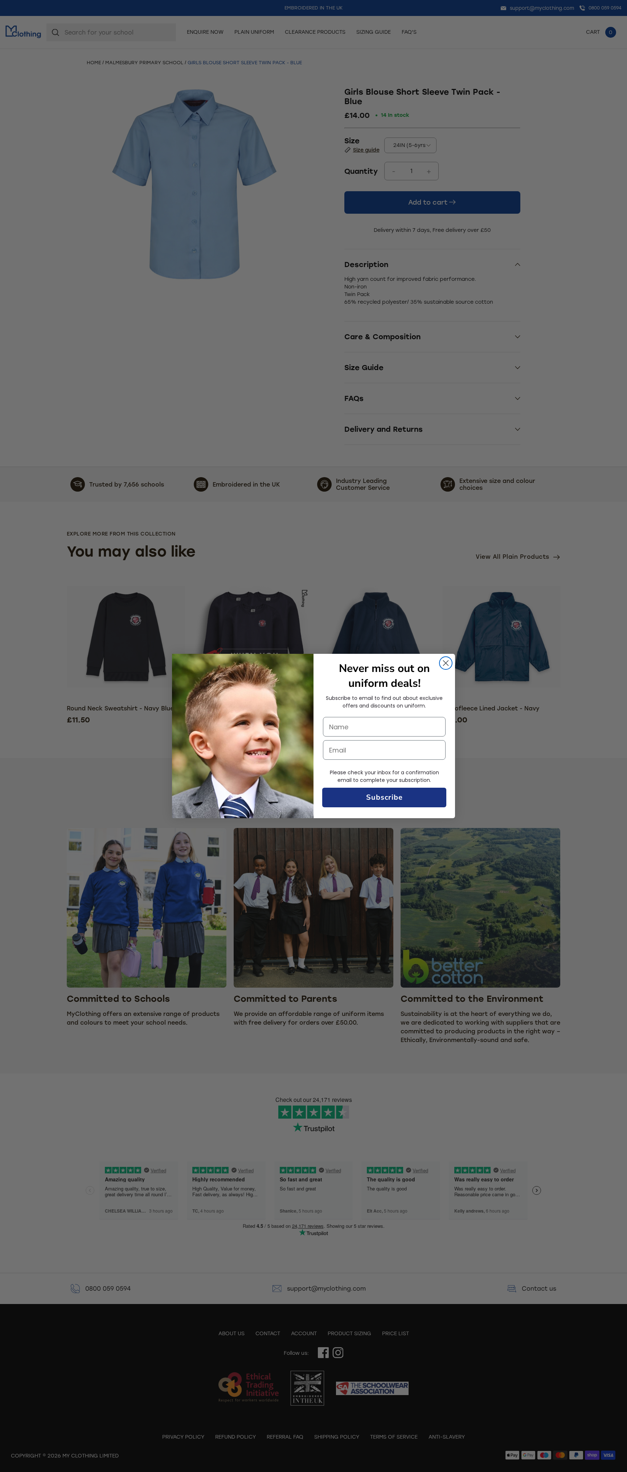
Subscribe (384, 797)
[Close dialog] (445, 663)
